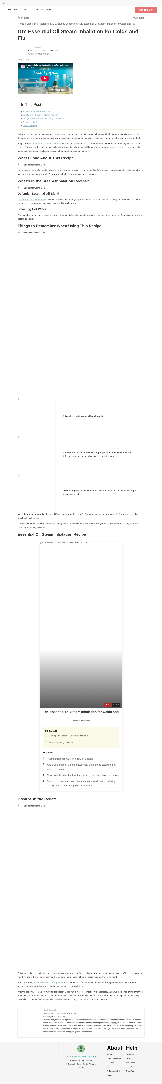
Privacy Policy (130, 1067)
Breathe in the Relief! (32, 122)
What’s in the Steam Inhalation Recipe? (40, 115)
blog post (35, 518)
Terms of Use (130, 1071)
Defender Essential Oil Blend (45, 143)
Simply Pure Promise (44, 10)
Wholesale (110, 1067)
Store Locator (130, 1062)
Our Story (110, 1054)
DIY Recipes (41, 23)
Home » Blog (25, 23)
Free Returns (130, 1054)
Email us (93, 1057)
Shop (26, 10)
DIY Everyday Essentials (63, 23)
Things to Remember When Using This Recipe (43, 118)
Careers (109, 1075)
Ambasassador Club (113, 1071)
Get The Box (146, 9)
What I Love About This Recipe (36, 111)
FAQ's (128, 1058)
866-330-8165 (80, 1057)
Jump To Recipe (30, 126)
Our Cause (110, 1062)
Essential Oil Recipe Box (51, 982)
